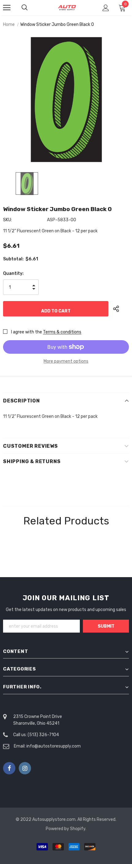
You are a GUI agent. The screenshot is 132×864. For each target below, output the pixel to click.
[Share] (121, 308)
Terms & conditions (62, 332)
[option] (66, 99)
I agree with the (26, 332)
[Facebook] (9, 768)
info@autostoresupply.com (53, 746)
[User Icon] (106, 8)
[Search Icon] (30, 8)
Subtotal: (13, 259)
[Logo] (67, 7)
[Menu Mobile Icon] (6, 7)
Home (9, 24)
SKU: (7, 219)
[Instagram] (25, 768)
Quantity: (13, 273)
